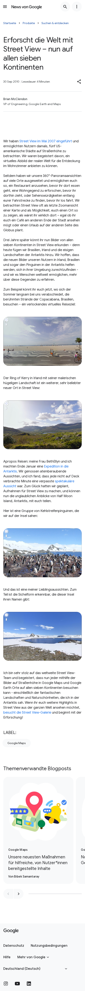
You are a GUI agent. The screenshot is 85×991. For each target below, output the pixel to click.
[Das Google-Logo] (11, 930)
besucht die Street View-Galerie (27, 713)
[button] (79, 81)
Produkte (29, 23)
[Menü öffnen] (5, 7)
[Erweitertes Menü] (77, 7)
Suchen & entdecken (55, 23)
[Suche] (65, 7)
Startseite (9, 23)
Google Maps (16, 743)
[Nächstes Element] (19, 894)
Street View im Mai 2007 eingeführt (45, 141)
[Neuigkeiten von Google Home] (27, 7)
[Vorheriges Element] (8, 894)
